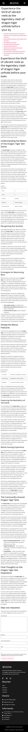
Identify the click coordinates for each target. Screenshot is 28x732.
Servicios (4, 690)
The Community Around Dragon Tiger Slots (14, 51)
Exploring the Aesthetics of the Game (13, 47)
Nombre (3, 634)
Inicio (3, 685)
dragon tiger (19, 111)
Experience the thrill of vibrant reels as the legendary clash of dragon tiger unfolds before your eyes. (15, 35)
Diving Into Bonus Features (10, 46)
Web (2, 646)
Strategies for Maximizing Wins (11, 44)
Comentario (4, 615)
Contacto (4, 692)
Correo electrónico (6, 640)
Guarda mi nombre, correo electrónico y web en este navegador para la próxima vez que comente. (14, 655)
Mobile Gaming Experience (10, 49)
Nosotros (4, 687)
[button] (24, 3)
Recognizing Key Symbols (10, 42)
